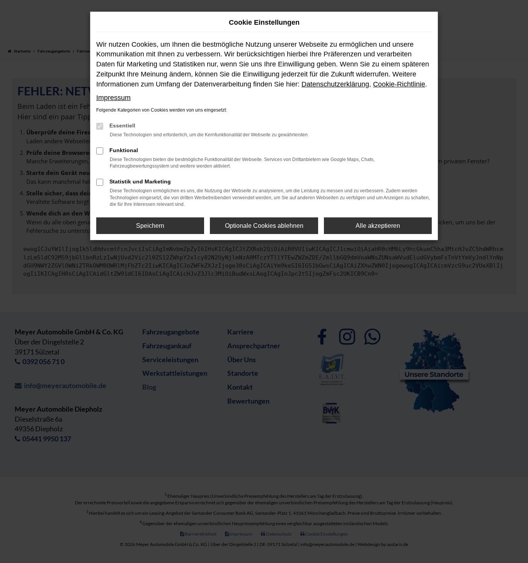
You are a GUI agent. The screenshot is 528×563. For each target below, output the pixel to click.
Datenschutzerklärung (335, 84)
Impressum (113, 98)
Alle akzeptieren (378, 225)
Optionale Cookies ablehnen (264, 225)
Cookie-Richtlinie (399, 84)
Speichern (150, 225)
